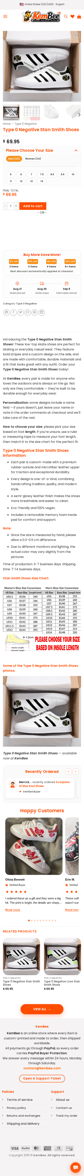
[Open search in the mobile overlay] (66, 16)
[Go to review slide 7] (46, 920)
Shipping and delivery (23, 1123)
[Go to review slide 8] (49, 920)
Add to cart (33, 206)
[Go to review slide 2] (32, 920)
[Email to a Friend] (27, 312)
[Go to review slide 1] (29, 920)
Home (7, 124)
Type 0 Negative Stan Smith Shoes (21, 983)
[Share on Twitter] (20, 312)
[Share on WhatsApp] (6, 312)
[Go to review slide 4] (37, 920)
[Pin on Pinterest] (34, 312)
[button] (42, 4)
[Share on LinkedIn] (41, 312)
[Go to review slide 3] (35, 920)
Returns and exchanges (23, 1116)
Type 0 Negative (26, 124)
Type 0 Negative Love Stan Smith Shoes (62, 983)
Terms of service (20, 1099)
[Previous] (9, 66)
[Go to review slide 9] (52, 920)
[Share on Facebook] (13, 312)
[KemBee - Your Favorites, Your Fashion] (41, 16)
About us (62, 1099)
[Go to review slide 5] (40, 920)
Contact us (64, 1108)
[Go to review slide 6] (43, 920)
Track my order (66, 1116)
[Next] (74, 66)
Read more (12, 910)
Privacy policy (16, 1108)
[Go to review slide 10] (55, 920)
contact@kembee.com (42, 1068)
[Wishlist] (72, 16)
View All (39, 1009)
